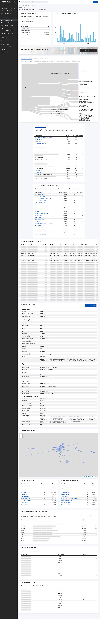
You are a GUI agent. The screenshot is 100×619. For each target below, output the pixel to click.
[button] (21, 435)
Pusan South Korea (65, 490)
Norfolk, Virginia (24, 502)
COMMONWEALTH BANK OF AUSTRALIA (59, 109)
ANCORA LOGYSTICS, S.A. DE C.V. (86, 81)
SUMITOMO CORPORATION (85, 101)
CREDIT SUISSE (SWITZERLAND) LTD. (87, 116)
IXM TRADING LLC (83, 84)
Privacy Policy (83, 617)
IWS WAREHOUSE (38, 205)
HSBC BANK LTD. (82, 105)
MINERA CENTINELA (83, 112)
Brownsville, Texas (25, 504)
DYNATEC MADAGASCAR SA (57, 106)
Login (90, 2)
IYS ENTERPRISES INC (39, 228)
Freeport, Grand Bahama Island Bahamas (70, 498)
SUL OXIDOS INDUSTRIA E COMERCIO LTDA (44, 166)
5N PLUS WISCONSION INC (85, 120)
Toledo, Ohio (24, 490)
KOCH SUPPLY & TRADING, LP (85, 115)
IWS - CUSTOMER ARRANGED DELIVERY (43, 198)
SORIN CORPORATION (84, 108)
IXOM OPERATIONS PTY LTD (41, 217)
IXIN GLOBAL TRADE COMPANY (41, 213)
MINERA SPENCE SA (83, 112)
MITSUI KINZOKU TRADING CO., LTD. (59, 115)
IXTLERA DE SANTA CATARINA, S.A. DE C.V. (44, 223)
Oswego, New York (25, 496)
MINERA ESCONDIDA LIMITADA (85, 110)
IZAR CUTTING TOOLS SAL (40, 234)
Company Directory (26, 5)
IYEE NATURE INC (38, 225)
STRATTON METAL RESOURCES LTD (86, 102)
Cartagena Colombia (65, 492)
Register (95, 2)
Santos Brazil (64, 486)
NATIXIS (80, 113)
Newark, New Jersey (25, 498)
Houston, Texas (24, 494)
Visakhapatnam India (66, 504)
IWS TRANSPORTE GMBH (40, 202)
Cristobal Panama (65, 494)
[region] (9, 311)
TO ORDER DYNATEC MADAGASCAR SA (87, 104)
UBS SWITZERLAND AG (84, 114)
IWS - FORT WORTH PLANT (40, 200)
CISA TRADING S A (38, 170)
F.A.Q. (97, 617)
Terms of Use (91, 617)
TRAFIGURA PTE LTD (83, 106)
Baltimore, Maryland (25, 486)
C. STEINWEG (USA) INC (84, 118)
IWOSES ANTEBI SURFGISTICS (41, 196)
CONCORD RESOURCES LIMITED (86, 109)
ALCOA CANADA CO (39, 162)
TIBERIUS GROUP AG (83, 109)
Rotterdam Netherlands (66, 500)
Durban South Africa (65, 502)
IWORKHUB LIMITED (39, 194)
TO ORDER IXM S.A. (83, 92)
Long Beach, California (26, 500)
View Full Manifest (90, 305)
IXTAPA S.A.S (37, 221)
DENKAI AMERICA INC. (84, 119)
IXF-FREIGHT (37, 211)
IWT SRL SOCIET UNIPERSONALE (42, 209)
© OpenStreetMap (90, 476)
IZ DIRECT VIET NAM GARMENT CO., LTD (43, 232)
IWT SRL (36, 207)
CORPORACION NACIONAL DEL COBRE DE (88, 88)
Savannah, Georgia (25, 492)
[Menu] (19, 2)
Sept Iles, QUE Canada (66, 488)
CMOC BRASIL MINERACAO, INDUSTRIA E (60, 73)
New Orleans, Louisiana (26, 488)
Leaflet (85, 476)
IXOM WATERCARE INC (39, 219)
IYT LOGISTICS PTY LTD (39, 230)
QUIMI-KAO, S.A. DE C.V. (84, 71)
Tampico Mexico (65, 496)
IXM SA (24, 87)
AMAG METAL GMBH (55, 113)
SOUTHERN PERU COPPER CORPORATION (88, 96)
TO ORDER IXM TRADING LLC (57, 111)
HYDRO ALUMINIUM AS (84, 99)
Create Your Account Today (88, 50)
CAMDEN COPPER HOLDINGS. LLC (86, 117)
